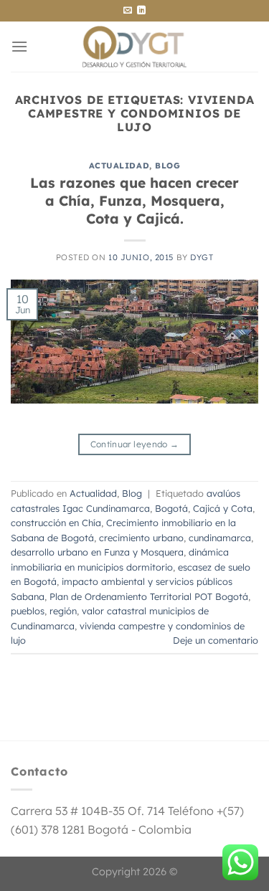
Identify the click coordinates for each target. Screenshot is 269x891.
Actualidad (119, 166)
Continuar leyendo (134, 444)
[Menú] (19, 46)
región (63, 610)
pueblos (27, 610)
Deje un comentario (215, 640)
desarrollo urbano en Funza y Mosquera (97, 552)
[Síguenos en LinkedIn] (141, 11)
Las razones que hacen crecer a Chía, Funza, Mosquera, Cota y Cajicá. (134, 200)
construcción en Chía (56, 522)
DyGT (201, 257)
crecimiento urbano (141, 537)
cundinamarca (220, 537)
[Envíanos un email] (127, 11)
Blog (167, 166)
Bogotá (171, 508)
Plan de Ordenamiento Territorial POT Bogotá (148, 596)
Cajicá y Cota (223, 508)
